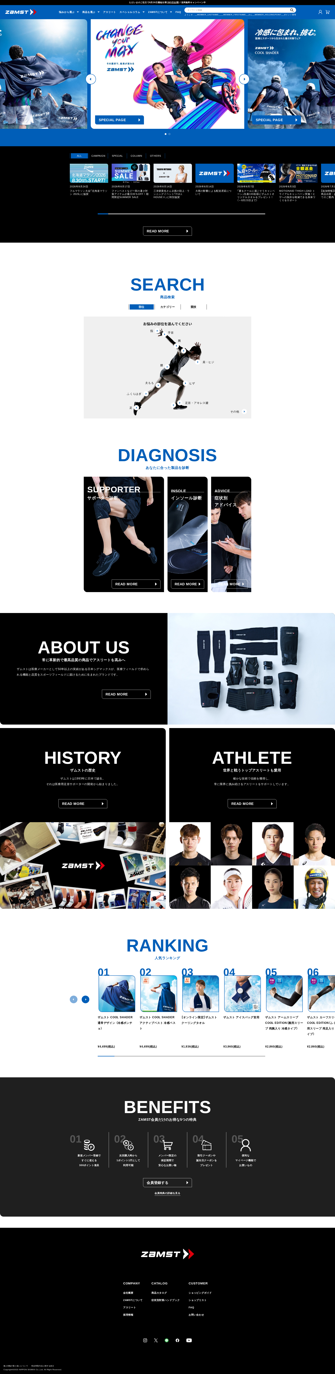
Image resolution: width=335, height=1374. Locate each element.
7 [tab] (166, 213)
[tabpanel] (89, 182)
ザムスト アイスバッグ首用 (241, 1017)
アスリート (109, 12)
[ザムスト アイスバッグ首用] (242, 994)
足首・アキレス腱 (197, 402)
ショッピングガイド (200, 1292)
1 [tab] (165, 134)
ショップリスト (198, 1300)
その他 (234, 411)
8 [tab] (176, 213)
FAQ (178, 12)
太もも (149, 382)
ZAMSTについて (133, 1300)
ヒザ (192, 383)
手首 (171, 332)
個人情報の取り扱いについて (15, 1366)
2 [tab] (169, 134)
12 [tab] (218, 213)
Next (244, 79)
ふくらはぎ (134, 393)
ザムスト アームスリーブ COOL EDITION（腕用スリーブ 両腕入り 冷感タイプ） (284, 1023)
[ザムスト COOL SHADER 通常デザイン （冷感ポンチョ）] (117, 994)
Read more (158, 231)
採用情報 (128, 1314)
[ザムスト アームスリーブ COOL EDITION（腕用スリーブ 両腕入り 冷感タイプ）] (284, 994)
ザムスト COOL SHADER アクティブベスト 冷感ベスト (159, 1023)
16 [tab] (260, 213)
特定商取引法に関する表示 (42, 1366)
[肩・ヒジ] (183, 350)
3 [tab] (124, 213)
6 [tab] (155, 213)
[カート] (328, 12)
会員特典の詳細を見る (167, 1193)
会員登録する (158, 1183)
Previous (90, 79)
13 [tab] (228, 213)
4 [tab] (134, 213)
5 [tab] (145, 213)
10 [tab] (197, 213)
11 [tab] (207, 213)
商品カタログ (159, 1292)
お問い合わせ (196, 1314)
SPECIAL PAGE (118, 120)
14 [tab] (239, 213)
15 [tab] (249, 213)
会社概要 (128, 1292)
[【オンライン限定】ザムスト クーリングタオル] (201, 994)
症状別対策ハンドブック (165, 1300)
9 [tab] (186, 213)
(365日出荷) (173, 2)
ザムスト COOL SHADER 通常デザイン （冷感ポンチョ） (115, 1023)
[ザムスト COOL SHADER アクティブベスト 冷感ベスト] (159, 994)
